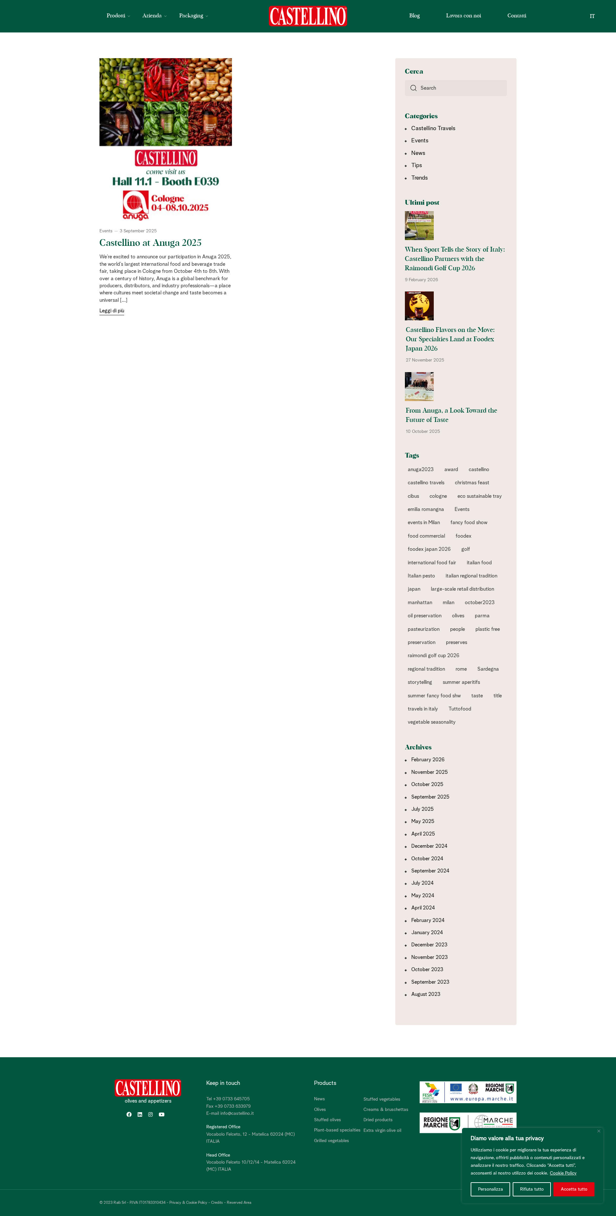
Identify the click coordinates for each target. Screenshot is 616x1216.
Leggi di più (111, 310)
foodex (463, 536)
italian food (479, 562)
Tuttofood (460, 708)
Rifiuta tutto (532, 1189)
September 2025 (430, 797)
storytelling (420, 682)
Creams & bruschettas (386, 1109)
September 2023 (430, 982)
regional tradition (426, 669)
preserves (456, 642)
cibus (413, 496)
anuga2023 (421, 469)
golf (465, 549)
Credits (217, 1203)
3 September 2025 (138, 231)
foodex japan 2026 (429, 549)
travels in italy (423, 708)
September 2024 (430, 870)
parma (482, 615)
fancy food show (468, 522)
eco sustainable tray (480, 496)
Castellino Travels (433, 128)
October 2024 (427, 858)
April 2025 (423, 833)
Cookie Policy (563, 1173)
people (457, 629)
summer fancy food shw (434, 695)
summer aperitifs (461, 682)
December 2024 (429, 846)
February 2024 (428, 920)
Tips (416, 165)
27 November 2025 (425, 360)
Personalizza (490, 1189)
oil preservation (424, 615)
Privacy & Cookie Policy (188, 1203)
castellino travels (426, 482)
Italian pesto (421, 575)
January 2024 (427, 932)
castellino (479, 469)
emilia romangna (426, 509)
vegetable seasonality (432, 722)
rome (461, 669)
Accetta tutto (574, 1189)
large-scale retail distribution (462, 589)
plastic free (487, 629)
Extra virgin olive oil (382, 1130)
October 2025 (427, 784)
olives (458, 615)
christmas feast (472, 482)
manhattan (420, 602)
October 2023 (427, 969)
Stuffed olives (327, 1120)
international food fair (432, 562)
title (497, 695)
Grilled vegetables (331, 1141)
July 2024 (422, 883)
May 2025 (422, 821)
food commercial (426, 536)
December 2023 (429, 944)
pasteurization (424, 629)
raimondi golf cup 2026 (433, 655)
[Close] (598, 1131)
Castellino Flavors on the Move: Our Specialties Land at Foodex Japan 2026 (450, 339)
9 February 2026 (421, 280)
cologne (438, 496)
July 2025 (422, 809)
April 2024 (423, 907)
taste (477, 695)
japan (414, 589)
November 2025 (429, 772)
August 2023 (426, 994)
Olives (320, 1109)
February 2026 (428, 759)
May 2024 (422, 895)
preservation (421, 642)
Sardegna (488, 669)
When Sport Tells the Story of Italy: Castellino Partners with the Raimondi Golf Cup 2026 (455, 259)
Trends (419, 178)
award (451, 469)
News (418, 153)
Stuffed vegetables (382, 1099)
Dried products (378, 1120)
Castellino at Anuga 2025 (150, 243)
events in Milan (424, 522)
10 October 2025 (423, 431)
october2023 (480, 602)
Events (106, 231)
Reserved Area (239, 1203)
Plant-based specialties (337, 1130)
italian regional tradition (471, 575)
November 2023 (429, 957)
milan (448, 602)
